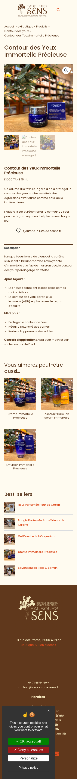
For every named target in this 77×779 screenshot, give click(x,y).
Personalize (28, 758)
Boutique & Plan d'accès (38, 645)
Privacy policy (28, 767)
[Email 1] (56, 754)
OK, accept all (30, 741)
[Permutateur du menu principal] (69, 10)
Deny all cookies (30, 750)
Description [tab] (12, 248)
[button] (58, 10)
